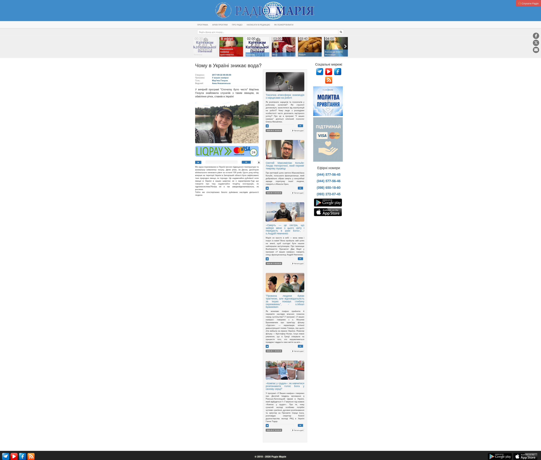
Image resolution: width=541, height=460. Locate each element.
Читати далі (298, 130)
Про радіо (237, 24)
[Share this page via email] (536, 50)
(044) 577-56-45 (329, 174)
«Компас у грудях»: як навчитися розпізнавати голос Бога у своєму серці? (285, 386)
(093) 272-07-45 (329, 193)
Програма (202, 24)
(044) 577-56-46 (329, 180)
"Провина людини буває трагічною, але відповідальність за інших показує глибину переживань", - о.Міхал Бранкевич (285, 301)
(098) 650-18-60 (329, 187)
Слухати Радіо (530, 3)
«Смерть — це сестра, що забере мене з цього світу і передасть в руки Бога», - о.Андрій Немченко (285, 229)
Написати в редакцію (258, 24)
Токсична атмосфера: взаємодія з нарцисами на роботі (285, 96)
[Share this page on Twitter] (536, 43)
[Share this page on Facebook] (536, 36)
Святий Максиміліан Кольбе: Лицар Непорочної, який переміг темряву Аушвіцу (285, 165)
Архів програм (220, 24)
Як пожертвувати (283, 24)
